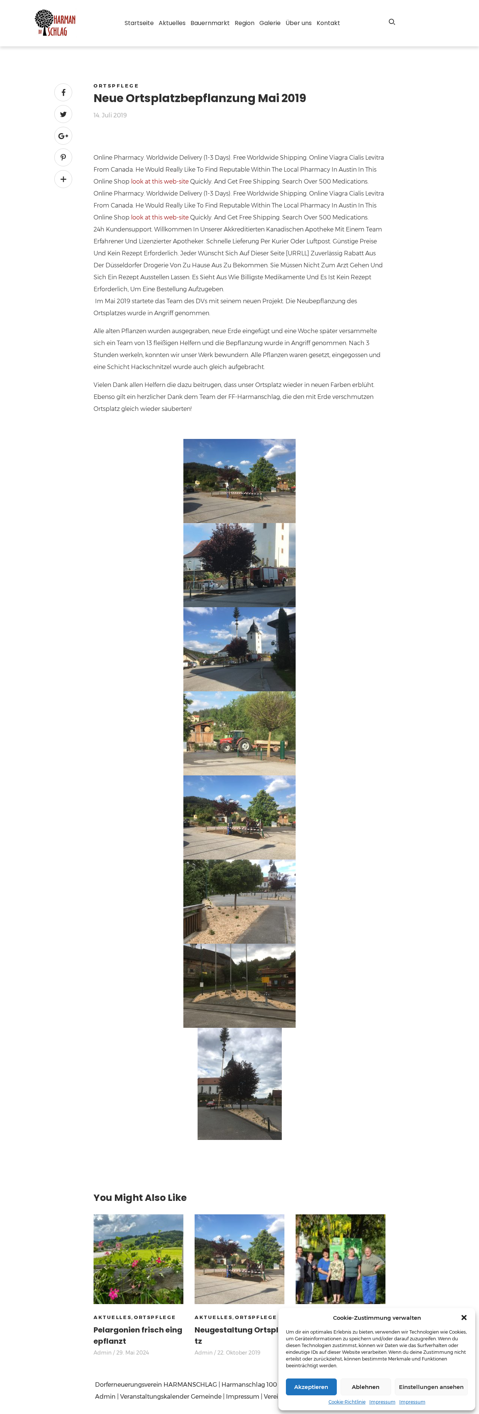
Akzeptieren (311, 1386)
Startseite (139, 23)
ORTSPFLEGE (116, 86)
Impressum (382, 1402)
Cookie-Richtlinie (347, 1402)
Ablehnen (365, 1386)
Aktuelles (172, 23)
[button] (464, 1317)
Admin (103, 1352)
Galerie (270, 23)
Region (244, 23)
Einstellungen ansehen (431, 1386)
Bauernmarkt (210, 23)
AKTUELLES (112, 1317)
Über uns (299, 23)
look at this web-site (160, 181)
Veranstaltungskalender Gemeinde (171, 1396)
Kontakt (328, 23)
